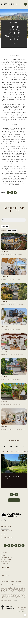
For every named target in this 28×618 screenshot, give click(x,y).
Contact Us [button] (4, 563)
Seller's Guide (5, 572)
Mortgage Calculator (5, 574)
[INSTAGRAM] (8, 545)
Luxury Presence (20, 607)
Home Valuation (6, 559)
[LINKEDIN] (12, 545)
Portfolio (4, 555)
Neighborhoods (6, 557)
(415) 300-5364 (5, 529)
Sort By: (3, 230)
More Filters (5, 226)
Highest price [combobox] (11, 230)
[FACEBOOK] (5, 545)
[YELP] (15, 545)
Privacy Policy (20, 611)
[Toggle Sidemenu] (25, 4)
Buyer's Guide (5, 570)
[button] (7, 451)
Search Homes (5, 561)
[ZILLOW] (23, 545)
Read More (7, 485)
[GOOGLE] (19, 545)
